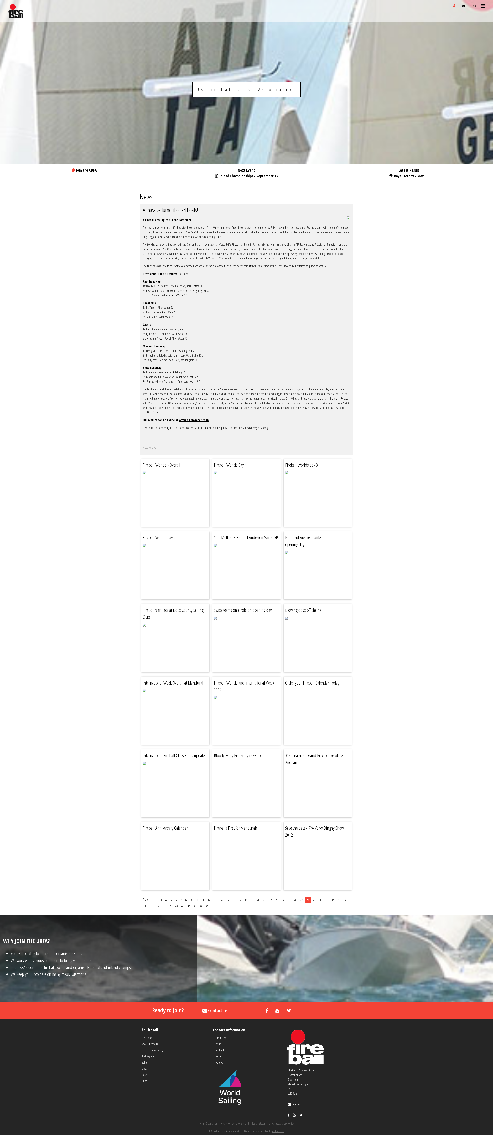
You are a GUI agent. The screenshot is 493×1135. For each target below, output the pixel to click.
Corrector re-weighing (152, 1050)
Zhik (273, 227)
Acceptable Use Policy (283, 1123)
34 (345, 900)
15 (227, 900)
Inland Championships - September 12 (248, 175)
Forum (144, 1075)
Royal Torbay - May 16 (411, 175)
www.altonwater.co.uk (194, 420)
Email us (295, 1104)
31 (326, 900)
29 (314, 900)
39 (170, 906)
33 (339, 900)
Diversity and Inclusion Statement (253, 1123)
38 (164, 906)
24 (283, 900)
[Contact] (463, 6)
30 (320, 900)
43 (195, 906)
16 (233, 900)
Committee (220, 1038)
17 (240, 900)
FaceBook (219, 1050)
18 (246, 900)
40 (176, 906)
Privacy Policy (227, 1123)
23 (277, 900)
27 (301, 900)
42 (189, 906)
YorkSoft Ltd (278, 1131)
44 (201, 906)
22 (270, 900)
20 (258, 900)
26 (295, 900)
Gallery (144, 1062)
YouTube (219, 1062)
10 (196, 900)
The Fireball (147, 1038)
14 (221, 900)
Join (474, 6)
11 (203, 900)
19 (252, 900)
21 (264, 900)
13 (215, 900)
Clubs (144, 1081)
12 (209, 900)
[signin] (454, 6)
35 (145, 906)
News (144, 1068)
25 (289, 900)
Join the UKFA (86, 170)
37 (158, 906)
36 (152, 906)
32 (332, 900)
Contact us (217, 1010)
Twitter (218, 1056)
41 (182, 906)
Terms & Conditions (208, 1123)
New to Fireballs (149, 1044)
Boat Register (148, 1056)
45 (207, 906)
